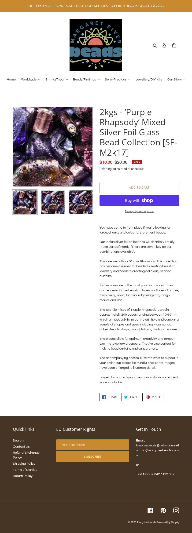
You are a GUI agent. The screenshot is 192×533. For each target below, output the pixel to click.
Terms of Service (25, 469)
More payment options (139, 211)
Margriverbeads (146, 522)
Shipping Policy (24, 463)
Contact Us (21, 446)
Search (18, 440)
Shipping (106, 169)
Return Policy (23, 476)
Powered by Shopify (168, 522)
